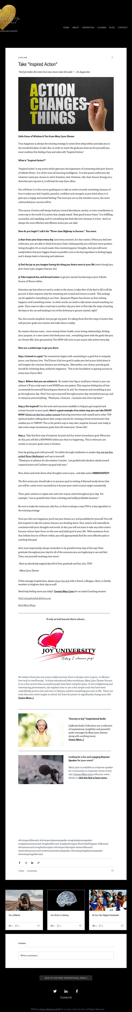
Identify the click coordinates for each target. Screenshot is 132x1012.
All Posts (8, 40)
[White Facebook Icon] (77, 991)
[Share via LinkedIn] (32, 863)
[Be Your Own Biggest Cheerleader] (107, 900)
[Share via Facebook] (19, 863)
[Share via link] (38, 863)
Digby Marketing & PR (50, 1009)
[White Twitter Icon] (55, 991)
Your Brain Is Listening (60, 915)
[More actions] (112, 57)
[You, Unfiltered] (24, 900)
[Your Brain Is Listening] (66, 900)
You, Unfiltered (14, 915)
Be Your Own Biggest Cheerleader (105, 915)
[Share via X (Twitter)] (26, 863)
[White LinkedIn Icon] (66, 991)
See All (124, 885)
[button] (123, 40)
